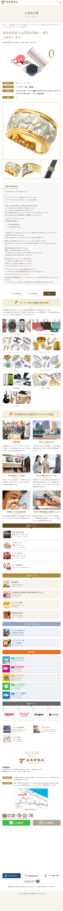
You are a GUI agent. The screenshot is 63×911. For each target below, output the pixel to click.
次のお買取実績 (32, 293)
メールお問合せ (48, 823)
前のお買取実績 (16, 293)
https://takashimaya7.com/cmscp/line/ (17, 274)
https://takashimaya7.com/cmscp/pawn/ (18, 265)
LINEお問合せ (19, 823)
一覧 (48, 293)
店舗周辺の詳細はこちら (30, 809)
